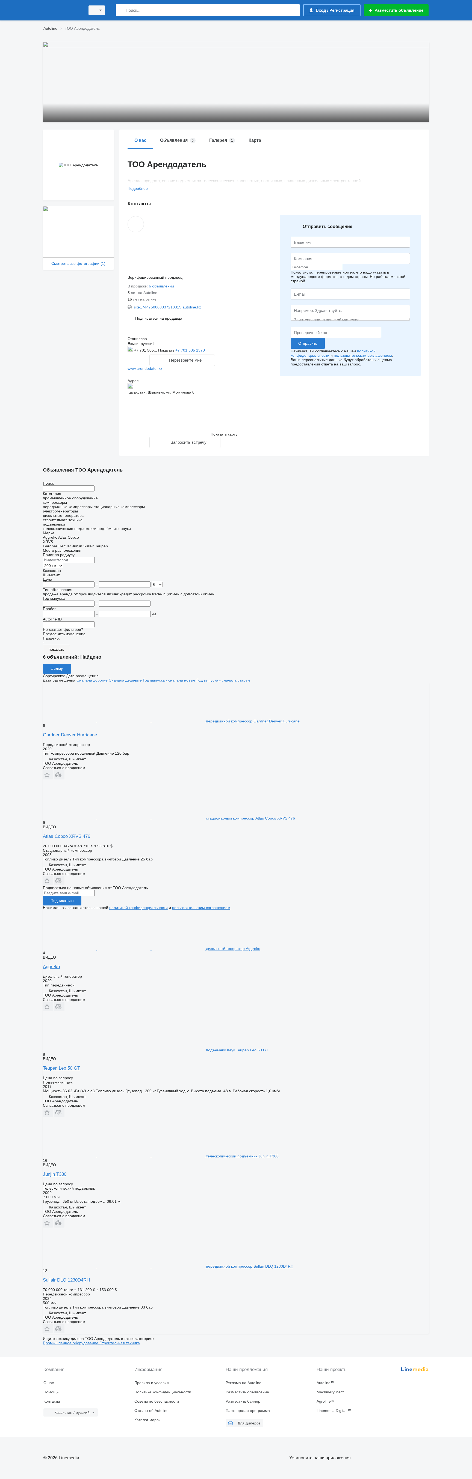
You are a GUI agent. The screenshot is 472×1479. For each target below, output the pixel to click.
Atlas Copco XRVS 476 (66, 836)
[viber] (234, 350)
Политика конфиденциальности (162, 1392)
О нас (48, 1383)
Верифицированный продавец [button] (156, 277)
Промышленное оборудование (71, 1343)
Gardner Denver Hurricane (70, 734)
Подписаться (62, 900)
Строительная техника (119, 1343)
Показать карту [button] (224, 434)
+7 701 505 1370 (190, 350)
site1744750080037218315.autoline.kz (167, 307)
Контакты (51, 1401)
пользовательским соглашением (363, 355)
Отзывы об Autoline (151, 1410)
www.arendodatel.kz (145, 368)
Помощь (50, 1392)
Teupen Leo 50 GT (61, 1068)
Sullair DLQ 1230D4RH (66, 1280)
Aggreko (51, 966)
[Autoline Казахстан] (62, 10)
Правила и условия (151, 1383)
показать (56, 649)
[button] (159, 318)
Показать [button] (166, 350)
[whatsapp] (217, 350)
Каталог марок (147, 1420)
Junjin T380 (54, 1174)
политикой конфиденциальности (138, 907)
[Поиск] (121, 10)
